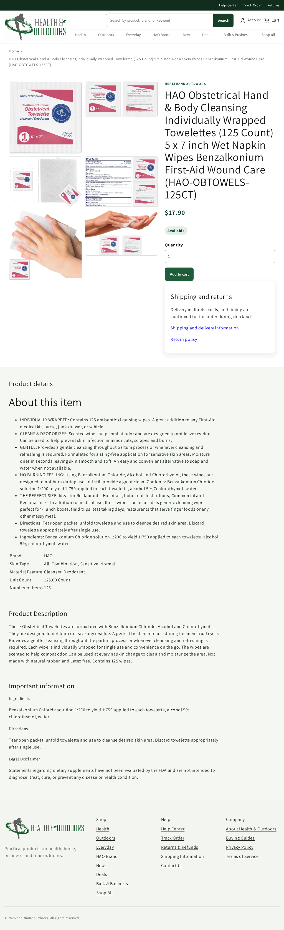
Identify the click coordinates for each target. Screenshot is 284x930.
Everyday (133, 34)
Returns (273, 5)
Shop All (104, 893)
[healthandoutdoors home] (35, 27)
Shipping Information (182, 856)
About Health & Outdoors (251, 829)
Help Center (228, 5)
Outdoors (106, 34)
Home (14, 51)
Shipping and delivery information (205, 328)
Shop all (268, 34)
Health (80, 34)
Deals (206, 34)
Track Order (252, 5)
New (186, 34)
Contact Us (172, 865)
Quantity (174, 245)
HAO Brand (162, 34)
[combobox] (159, 20)
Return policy (184, 339)
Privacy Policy (239, 847)
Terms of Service (242, 856)
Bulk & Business (236, 34)
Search (223, 20)
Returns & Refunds (179, 847)
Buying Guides (240, 838)
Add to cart (179, 274)
